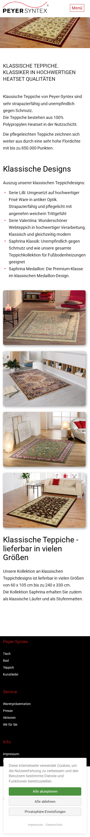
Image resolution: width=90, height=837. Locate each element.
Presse (8, 711)
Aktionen (9, 717)
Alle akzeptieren (45, 791)
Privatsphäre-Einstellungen (45, 812)
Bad (6, 660)
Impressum (11, 754)
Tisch (7, 654)
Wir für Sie (10, 724)
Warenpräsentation (17, 704)
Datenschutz (54, 824)
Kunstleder (10, 674)
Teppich (8, 667)
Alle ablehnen (45, 802)
